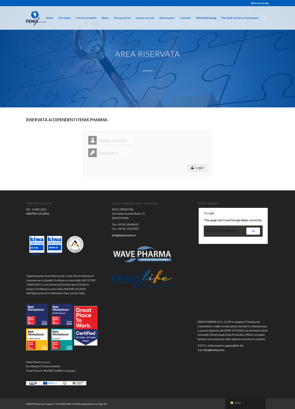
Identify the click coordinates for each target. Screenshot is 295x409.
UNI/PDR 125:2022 (37, 213)
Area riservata (261, 3)
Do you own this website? (221, 231)
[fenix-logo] (36, 18)
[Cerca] (265, 18)
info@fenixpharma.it (124, 235)
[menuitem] (259, 3)
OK (253, 231)
